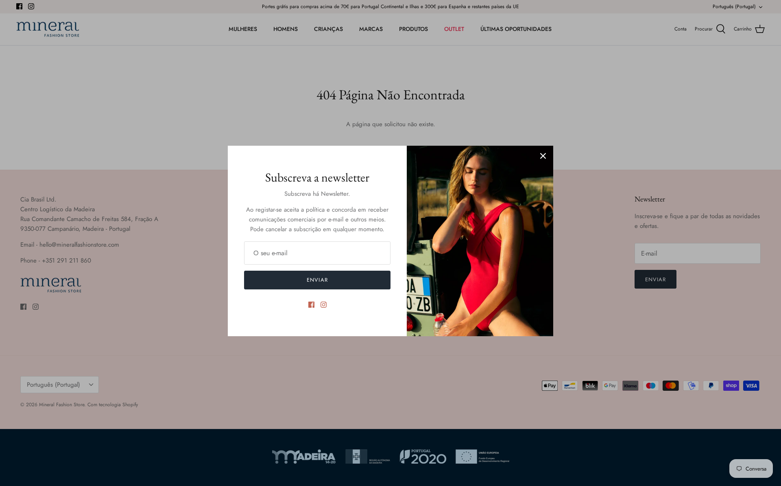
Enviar (317, 280)
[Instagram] (324, 305)
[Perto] (543, 156)
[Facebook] (311, 305)
